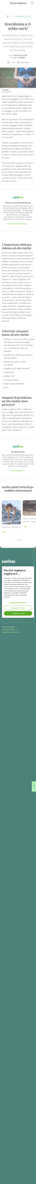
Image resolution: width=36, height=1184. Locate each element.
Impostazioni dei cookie (18, 602)
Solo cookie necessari (18, 608)
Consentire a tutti (18, 613)
